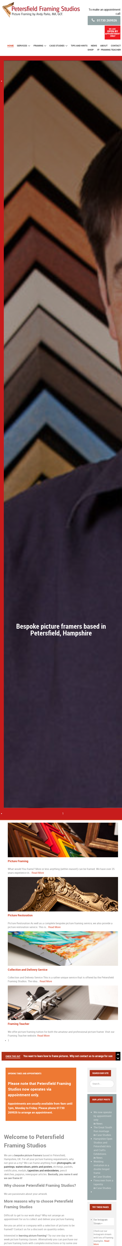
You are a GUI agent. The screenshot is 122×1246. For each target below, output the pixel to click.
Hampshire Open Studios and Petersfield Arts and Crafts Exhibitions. (103, 1146)
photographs (64, 1162)
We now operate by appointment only (103, 1116)
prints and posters (42, 1166)
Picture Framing (18, 861)
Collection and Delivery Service (27, 969)
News (99, 1123)
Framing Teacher (18, 1024)
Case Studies (103, 1135)
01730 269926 (106, 20)
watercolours (23, 1166)
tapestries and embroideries (43, 1170)
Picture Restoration (20, 915)
